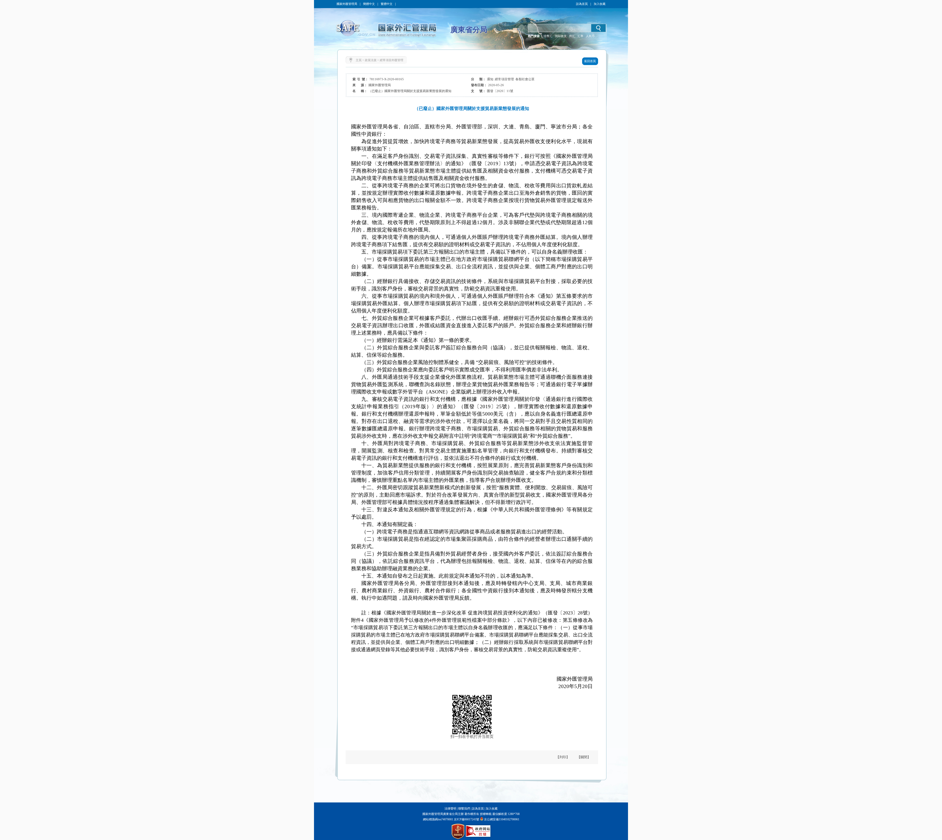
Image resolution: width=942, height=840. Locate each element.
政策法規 (371, 60)
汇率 (580, 36)
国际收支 (561, 36)
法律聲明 (450, 808)
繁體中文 (386, 4)
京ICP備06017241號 (466, 819)
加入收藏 (599, 4)
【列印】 (563, 757)
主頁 (359, 60)
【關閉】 (584, 757)
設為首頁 (582, 4)
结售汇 (548, 36)
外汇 (572, 36)
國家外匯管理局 (347, 4)
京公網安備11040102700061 (501, 819)
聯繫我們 (464, 808)
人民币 (590, 36)
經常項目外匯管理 (391, 60)
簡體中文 (369, 4)
